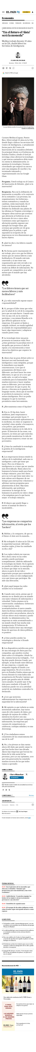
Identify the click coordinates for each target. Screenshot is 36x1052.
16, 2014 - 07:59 (21, 63)
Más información (6, 813)
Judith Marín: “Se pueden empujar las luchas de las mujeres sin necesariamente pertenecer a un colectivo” (16, 898)
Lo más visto (6, 919)
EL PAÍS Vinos (18, 972)
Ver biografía (14, 777)
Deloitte (12, 805)
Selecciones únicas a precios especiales (24, 1014)
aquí (29, 817)
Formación (18, 23)
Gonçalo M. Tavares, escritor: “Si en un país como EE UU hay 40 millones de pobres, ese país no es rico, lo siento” (18, 952)
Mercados (5, 23)
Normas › (31, 795)
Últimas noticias (8, 883)
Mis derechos (26, 23)
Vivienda (11, 23)
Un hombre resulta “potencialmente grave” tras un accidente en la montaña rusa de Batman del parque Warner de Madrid (18, 925)
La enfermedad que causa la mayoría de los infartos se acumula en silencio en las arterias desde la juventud (18, 932)
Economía (8, 18)
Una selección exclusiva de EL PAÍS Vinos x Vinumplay (17, 998)
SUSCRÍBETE (26, 12)
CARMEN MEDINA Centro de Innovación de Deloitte (17, 28)
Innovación (5, 805)
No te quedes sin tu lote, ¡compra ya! (23, 1024)
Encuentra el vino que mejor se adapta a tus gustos (25, 1004)
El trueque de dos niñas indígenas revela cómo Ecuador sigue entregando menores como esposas (18, 909)
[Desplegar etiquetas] (32, 804)
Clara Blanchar (18, 60)
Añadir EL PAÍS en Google (11, 73)
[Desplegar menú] (3, 12)
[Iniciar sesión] (32, 12)
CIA (17, 805)
